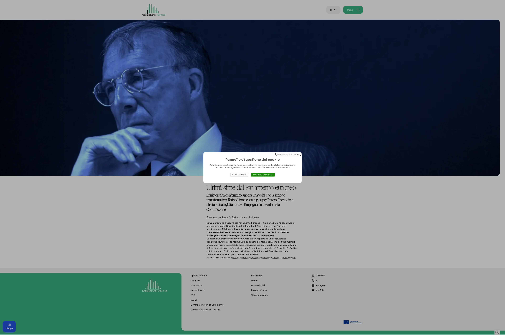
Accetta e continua (263, 175)
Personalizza (239, 175)
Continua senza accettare (288, 154)
